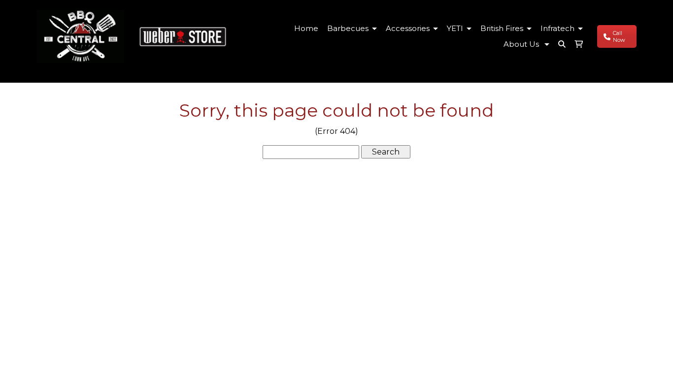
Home (306, 28)
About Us (522, 44)
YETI (455, 28)
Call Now (619, 36)
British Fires (501, 28)
